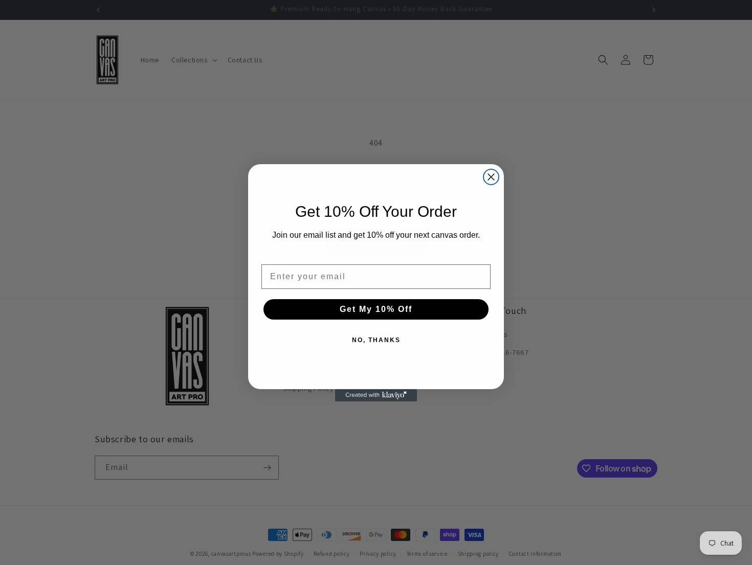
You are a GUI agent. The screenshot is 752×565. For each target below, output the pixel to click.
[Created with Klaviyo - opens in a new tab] (376, 395)
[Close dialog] (491, 177)
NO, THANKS (376, 340)
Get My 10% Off (376, 309)
